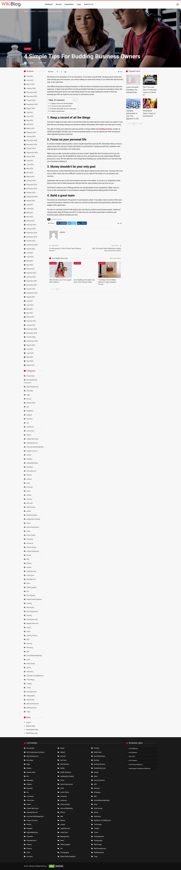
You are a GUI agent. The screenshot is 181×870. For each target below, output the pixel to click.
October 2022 (31, 241)
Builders (29, 415)
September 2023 (32, 197)
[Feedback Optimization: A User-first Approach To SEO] (133, 103)
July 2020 (30, 349)
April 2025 (30, 124)
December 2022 (32, 233)
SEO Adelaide (133, 752)
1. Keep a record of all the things (61, 103)
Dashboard (49, 4)
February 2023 (31, 225)
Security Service (32, 635)
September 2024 (32, 152)
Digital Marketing (32, 463)
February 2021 (31, 321)
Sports (29, 667)
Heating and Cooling (33, 519)
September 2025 (32, 104)
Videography (31, 696)
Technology (30, 679)
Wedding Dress (32, 708)
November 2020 (32, 333)
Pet (28, 591)
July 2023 (30, 204)
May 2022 (30, 261)
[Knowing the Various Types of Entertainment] (150, 103)
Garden (29, 495)
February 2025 (31, 132)
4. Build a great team (57, 111)
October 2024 (31, 148)
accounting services (104, 129)
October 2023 (31, 192)
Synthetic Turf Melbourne (35, 675)
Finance (29, 479)
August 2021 (31, 297)
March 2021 (30, 317)
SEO (28, 639)
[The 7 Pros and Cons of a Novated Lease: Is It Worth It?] (150, 80)
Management (31, 579)
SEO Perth (132, 756)
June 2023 (30, 208)
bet (28, 407)
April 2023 (30, 217)
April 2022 (30, 265)
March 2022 (30, 269)
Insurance (30, 543)
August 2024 (31, 156)
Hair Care (30, 503)
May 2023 (30, 212)
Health (29, 511)
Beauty (29, 399)
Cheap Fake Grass (32, 439)
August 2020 (31, 345)
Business (27, 49)
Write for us (88, 4)
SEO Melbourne (133, 748)
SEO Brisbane (133, 760)
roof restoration (32, 611)
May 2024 (30, 168)
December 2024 (32, 140)
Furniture (30, 487)
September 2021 (32, 293)
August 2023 (31, 201)
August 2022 (31, 249)
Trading (29, 683)
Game (29, 491)
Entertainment (31, 471)
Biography (30, 411)
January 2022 (31, 277)
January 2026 (31, 88)
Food (28, 483)
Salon (28, 631)
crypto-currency (32, 451)
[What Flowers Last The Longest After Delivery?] (60, 270)
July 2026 (30, 76)
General (29, 499)
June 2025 (30, 116)
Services (29, 643)
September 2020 (32, 341)
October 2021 (31, 289)
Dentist (29, 455)
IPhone (29, 555)
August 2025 (31, 108)
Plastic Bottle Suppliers (34, 599)
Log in (28, 722)
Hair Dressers (31, 507)
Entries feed (30, 726)
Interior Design (31, 547)
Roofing (29, 615)
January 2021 (31, 325)
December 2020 (32, 329)
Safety (29, 627)
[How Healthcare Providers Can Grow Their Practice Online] (85, 270)
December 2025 (32, 92)
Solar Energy (31, 663)
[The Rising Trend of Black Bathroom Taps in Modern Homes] (109, 270)
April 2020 (30, 361)
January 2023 (31, 229)
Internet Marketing (33, 551)
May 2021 (30, 309)
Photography (31, 595)
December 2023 (32, 184)
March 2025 (30, 128)
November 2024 (32, 144)
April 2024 (30, 172)
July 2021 (30, 301)
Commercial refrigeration (35, 447)
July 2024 (30, 160)
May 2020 (30, 357)
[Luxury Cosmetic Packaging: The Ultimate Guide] (133, 80)
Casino (29, 435)
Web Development (33, 704)
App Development (33, 387)
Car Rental (30, 427)
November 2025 (32, 96)
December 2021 (32, 281)
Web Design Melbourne (135, 764)
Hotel (28, 531)
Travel (29, 687)
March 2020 (30, 365)
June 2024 (30, 164)
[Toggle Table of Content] (73, 100)
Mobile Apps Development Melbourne (139, 768)
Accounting (30, 376)
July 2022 (30, 253)
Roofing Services (32, 619)
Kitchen (29, 563)
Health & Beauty (32, 515)
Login (79, 4)
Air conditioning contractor (36, 752)
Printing (29, 603)
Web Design (30, 700)
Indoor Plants (31, 535)
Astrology (30, 391)
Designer (29, 459)
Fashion (29, 475)
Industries (30, 539)
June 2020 (30, 353)
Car (28, 423)
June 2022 (30, 257)
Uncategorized (31, 692)
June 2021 (30, 305)
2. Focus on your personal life (60, 106)
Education (30, 467)
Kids (28, 559)
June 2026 (30, 80)
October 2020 (31, 337)
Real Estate (30, 607)
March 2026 (30, 84)
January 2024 (31, 180)
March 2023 (30, 221)
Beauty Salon (31, 403)
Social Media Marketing (34, 655)
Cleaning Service (32, 443)
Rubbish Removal (32, 623)
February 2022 (31, 273)
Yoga (28, 712)
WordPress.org (31, 733)
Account (59, 4)
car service (30, 431)
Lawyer (29, 567)
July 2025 (30, 112)
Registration (69, 4)
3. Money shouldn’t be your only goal (63, 109)
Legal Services (31, 571)
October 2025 (31, 100)
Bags (28, 395)
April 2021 (30, 313)
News (28, 583)
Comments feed (32, 730)
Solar (28, 659)
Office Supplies (31, 587)
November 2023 (32, 188)
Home (29, 523)
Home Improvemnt (33, 527)
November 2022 (32, 237)
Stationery (30, 671)
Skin (28, 651)
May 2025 (30, 120)
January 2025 (31, 136)
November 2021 (32, 285)
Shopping (30, 647)
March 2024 (30, 176)
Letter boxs (30, 575)
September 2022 (32, 245)
